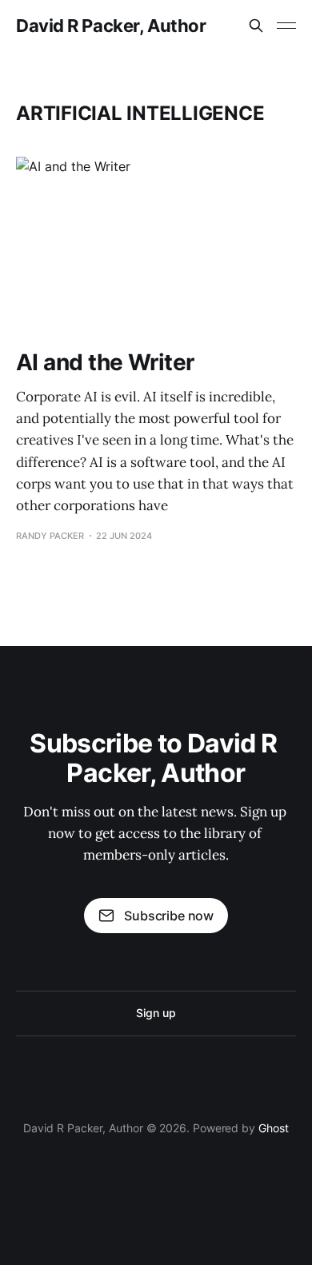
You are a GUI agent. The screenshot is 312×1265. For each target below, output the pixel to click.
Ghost (273, 1128)
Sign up (155, 1013)
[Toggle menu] (286, 26)
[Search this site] (256, 26)
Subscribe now (169, 916)
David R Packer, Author (111, 25)
